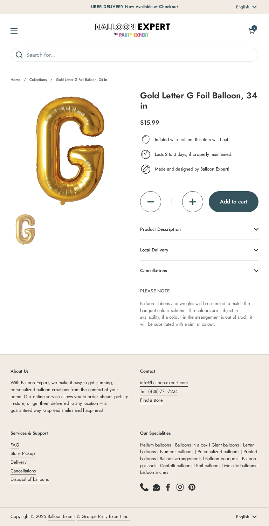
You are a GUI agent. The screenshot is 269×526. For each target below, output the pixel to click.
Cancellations (23, 471)
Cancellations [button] (153, 270)
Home (15, 79)
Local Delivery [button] (154, 250)
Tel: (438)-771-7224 (159, 391)
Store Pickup (23, 453)
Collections (38, 79)
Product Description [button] (160, 229)
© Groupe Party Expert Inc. (103, 516)
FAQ (15, 445)
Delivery (19, 462)
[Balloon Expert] (132, 30)
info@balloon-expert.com (164, 382)
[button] (150, 201)
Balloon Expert (61, 516)
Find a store (151, 400)
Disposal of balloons (30, 479)
